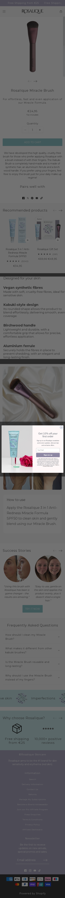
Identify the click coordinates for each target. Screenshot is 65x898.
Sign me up (48, 455)
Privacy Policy (46, 466)
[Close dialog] (61, 427)
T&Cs (56, 465)
